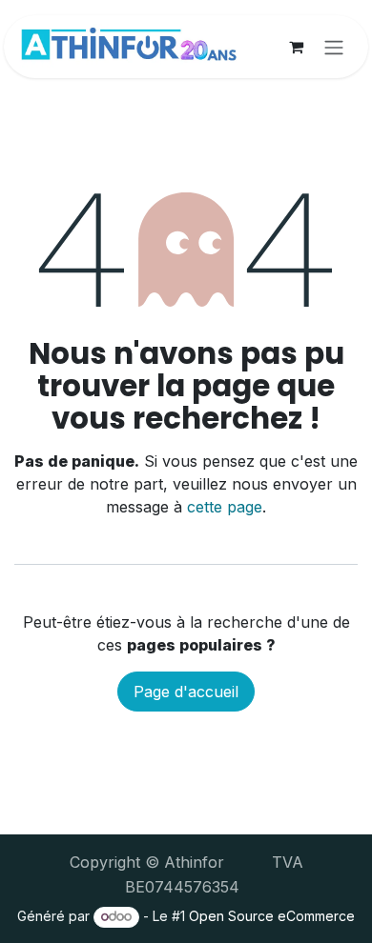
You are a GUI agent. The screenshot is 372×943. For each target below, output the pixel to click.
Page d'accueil (186, 691)
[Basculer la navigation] (334, 47)
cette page (224, 506)
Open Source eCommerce (272, 916)
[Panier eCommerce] (296, 47)
